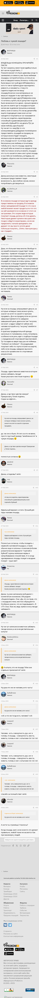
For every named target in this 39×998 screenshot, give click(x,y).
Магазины (24, 889)
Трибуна (23, 908)
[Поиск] (36, 20)
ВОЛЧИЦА (6, 44)
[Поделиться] (34, 58)
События (23, 910)
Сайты (22, 891)
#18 (37, 752)
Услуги (6, 905)
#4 (37, 244)
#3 (37, 197)
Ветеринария (25, 913)
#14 (37, 645)
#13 (37, 622)
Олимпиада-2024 (10, 894)
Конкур (6, 889)
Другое (6, 899)
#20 (37, 807)
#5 (37, 305)
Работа (6, 908)
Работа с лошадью (27, 905)
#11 (37, 526)
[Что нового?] (32, 20)
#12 (37, 574)
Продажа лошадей (11, 915)
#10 (37, 487)
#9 (37, 470)
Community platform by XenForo (19, 878)
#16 (37, 701)
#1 (37, 59)
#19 (37, 774)
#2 (37, 172)
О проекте (8, 931)
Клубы (22, 886)
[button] (2, 20)
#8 (37, 412)
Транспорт (8, 910)
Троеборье (8, 891)
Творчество (24, 915)
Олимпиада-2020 (10, 896)
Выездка (7, 886)
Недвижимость (9, 913)
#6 (37, 367)
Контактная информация (13, 936)
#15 (37, 683)
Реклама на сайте (11, 934)
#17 (37, 729)
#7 (37, 390)
